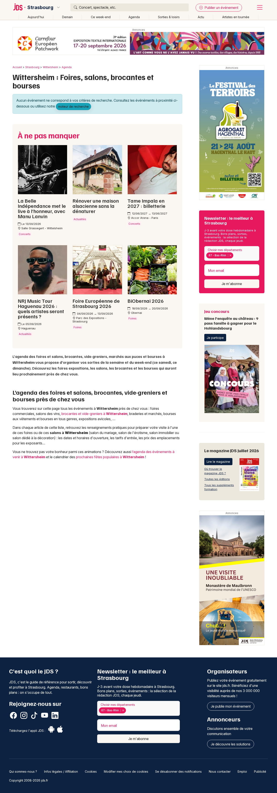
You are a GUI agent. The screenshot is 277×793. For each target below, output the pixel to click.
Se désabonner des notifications (178, 771)
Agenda (134, 17)
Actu (201, 17)
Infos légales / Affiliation (61, 771)
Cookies (91, 771)
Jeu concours (231, 319)
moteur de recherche (73, 106)
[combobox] (231, 253)
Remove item (230, 255)
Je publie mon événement (231, 706)
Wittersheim (50, 67)
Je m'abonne (232, 284)
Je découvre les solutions (230, 744)
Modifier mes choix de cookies (126, 771)
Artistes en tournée (235, 17)
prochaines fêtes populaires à (110, 457)
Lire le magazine (218, 461)
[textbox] (235, 255)
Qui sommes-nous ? (23, 771)
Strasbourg (40, 7)
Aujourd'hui (36, 17)
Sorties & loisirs (169, 17)
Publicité (260, 771)
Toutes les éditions (217, 479)
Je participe (215, 338)
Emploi (242, 771)
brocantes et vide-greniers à (94, 414)
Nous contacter (220, 771)
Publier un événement (221, 7)
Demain (67, 17)
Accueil (17, 67)
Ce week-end (101, 17)
